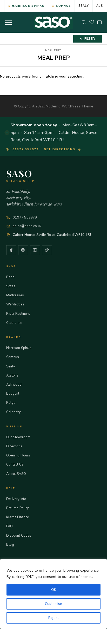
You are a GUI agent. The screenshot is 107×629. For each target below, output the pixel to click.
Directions (14, 446)
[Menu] (8, 22)
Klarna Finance (17, 517)
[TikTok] (47, 250)
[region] (53, 594)
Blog (10, 544)
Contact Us (14, 464)
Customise (53, 603)
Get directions (59, 149)
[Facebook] (11, 250)
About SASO (16, 473)
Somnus (63, 6)
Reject (53, 617)
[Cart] (99, 22)
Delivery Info (16, 499)
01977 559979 (25, 149)
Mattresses (15, 295)
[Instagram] (23, 250)
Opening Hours (18, 455)
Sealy (83, 6)
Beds (10, 277)
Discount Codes (18, 535)
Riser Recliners (18, 313)
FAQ (9, 526)
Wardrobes (15, 304)
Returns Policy (17, 508)
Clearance (14, 322)
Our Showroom (18, 437)
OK (53, 589)
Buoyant (12, 393)
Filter (89, 39)
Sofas (10, 286)
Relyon (11, 402)
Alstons (12, 375)
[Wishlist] (91, 22)
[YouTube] (35, 250)
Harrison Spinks (28, 6)
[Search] (84, 22)
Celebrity (13, 412)
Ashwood (14, 384)
